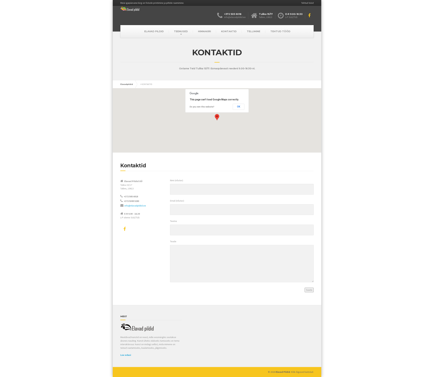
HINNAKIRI (204, 31)
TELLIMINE (253, 31)
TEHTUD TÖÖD (280, 31)
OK (238, 106)
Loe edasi (125, 354)
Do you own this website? (202, 107)
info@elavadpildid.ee (135, 205)
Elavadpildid (126, 84)
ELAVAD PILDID (154, 31)
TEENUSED (181, 31)
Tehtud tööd (307, 2)
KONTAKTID (229, 31)
